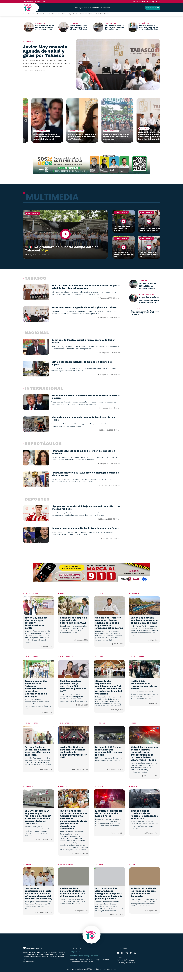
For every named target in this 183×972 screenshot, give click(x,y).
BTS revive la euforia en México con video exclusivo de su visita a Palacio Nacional (149, 299)
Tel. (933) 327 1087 (139, 2)
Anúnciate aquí (40, 2)
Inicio (24, 14)
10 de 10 (91, 14)
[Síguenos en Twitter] (159, 1)
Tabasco (39, 14)
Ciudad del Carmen (103, 14)
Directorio (120, 957)
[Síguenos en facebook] (150, 1)
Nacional (46, 14)
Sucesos (31, 14)
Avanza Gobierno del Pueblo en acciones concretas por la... (44, 27)
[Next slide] (157, 120)
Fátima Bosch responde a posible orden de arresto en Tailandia (30, 136)
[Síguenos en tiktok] (156, 1)
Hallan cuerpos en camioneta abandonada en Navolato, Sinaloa (147, 285)
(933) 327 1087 (75, 952)
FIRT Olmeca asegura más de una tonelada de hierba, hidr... (115, 27)
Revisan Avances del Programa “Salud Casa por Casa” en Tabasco (145, 312)
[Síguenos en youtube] (147, 1)
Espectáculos (73, 14)
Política (64, 14)
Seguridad (111, 23)
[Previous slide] (25, 120)
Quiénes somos (28, 2)
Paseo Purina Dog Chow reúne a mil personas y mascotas (64, 136)
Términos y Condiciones (126, 963)
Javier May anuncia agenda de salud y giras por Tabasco (78, 27)
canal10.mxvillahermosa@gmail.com (84, 956)
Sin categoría (31, 593)
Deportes (83, 14)
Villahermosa (59, 131)
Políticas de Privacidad (125, 960)
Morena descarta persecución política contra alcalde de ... (148, 27)
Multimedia (33, 213)
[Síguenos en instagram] (153, 1)
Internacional (55, 14)
